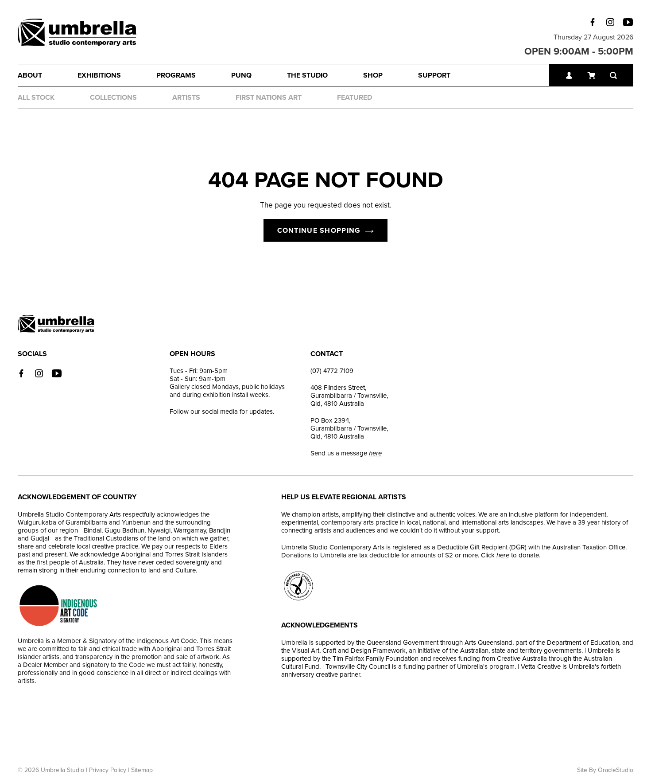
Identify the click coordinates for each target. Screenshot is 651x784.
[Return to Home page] (77, 33)
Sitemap (142, 770)
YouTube (628, 22)
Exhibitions (99, 75)
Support (434, 75)
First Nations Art (269, 97)
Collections (113, 97)
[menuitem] (48, 75)
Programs (176, 75)
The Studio (307, 75)
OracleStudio (615, 770)
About (30, 75)
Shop (373, 75)
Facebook (592, 22)
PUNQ (241, 75)
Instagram (610, 22)
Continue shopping (319, 230)
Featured (354, 97)
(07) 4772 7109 (331, 371)
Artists (186, 97)
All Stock (36, 97)
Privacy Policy (107, 770)
